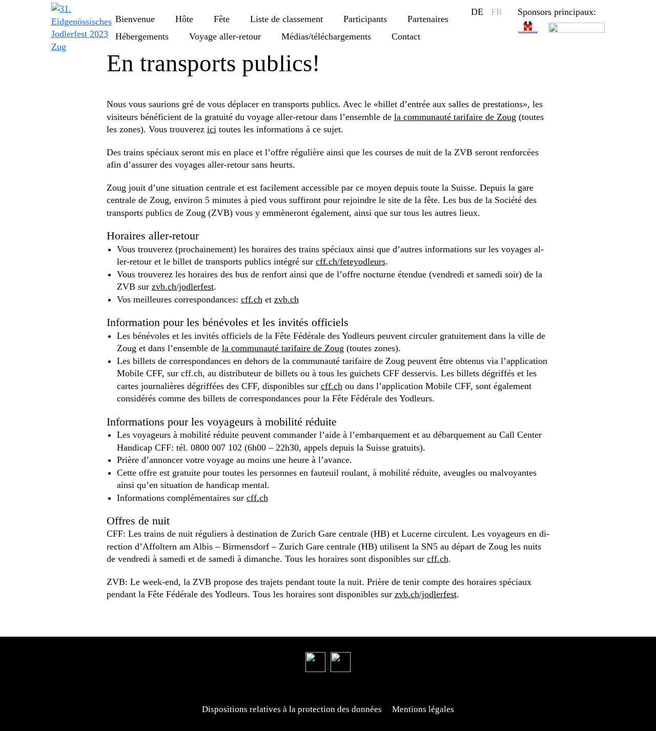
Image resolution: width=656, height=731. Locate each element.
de (477, 12)
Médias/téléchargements (326, 36)
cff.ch (251, 299)
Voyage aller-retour (225, 36)
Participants (365, 19)
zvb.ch (286, 299)
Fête (222, 19)
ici (211, 129)
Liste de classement (286, 19)
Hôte (184, 19)
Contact (406, 36)
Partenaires (427, 19)
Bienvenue (135, 19)
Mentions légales (423, 709)
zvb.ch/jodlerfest (183, 286)
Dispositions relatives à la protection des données (292, 709)
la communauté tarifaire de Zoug (455, 117)
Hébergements (142, 36)
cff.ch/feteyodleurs (350, 261)
